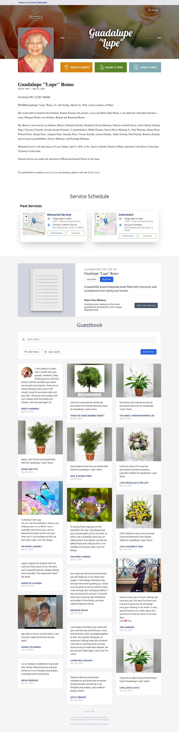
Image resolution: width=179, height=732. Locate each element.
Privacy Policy (81, 719)
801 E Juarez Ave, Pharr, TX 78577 (68, 227)
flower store (94, 172)
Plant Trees (75, 233)
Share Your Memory (146, 305)
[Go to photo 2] (138, 590)
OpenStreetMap (92, 724)
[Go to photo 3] (140, 590)
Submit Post (148, 351)
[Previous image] (119, 575)
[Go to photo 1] (137, 590)
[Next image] (158, 575)
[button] (34, 221)
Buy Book (106, 279)
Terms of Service (97, 719)
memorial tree (52, 172)
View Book (91, 279)
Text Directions (56, 233)
